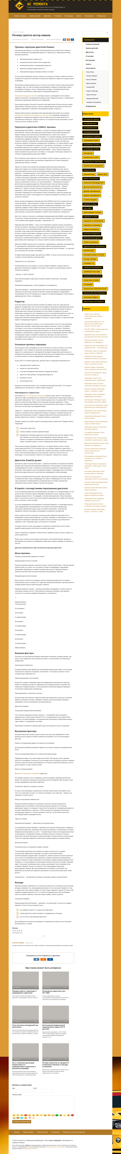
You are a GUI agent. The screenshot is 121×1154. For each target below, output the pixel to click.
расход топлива (90, 259)
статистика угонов (91, 280)
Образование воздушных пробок (26, 96)
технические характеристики (95, 289)
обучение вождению (92, 234)
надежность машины (92, 225)
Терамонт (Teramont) (93, 102)
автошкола (88, 153)
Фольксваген (89, 16)
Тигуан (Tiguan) (91, 76)
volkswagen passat (91, 132)
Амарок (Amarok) (92, 98)
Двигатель (47, 16)
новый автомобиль (91, 229)
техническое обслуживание (94, 293)
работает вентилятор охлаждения (28, 773)
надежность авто (90, 217)
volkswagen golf (90, 123)
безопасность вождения (93, 166)
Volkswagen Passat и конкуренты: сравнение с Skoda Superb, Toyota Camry (95, 466)
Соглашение (55, 1132)
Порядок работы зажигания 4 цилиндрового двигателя (24, 992)
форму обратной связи (30, 1148)
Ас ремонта (37, 4)
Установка (57, 16)
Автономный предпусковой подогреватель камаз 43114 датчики (53, 1027)
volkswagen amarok (91, 119)
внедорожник (89, 170)
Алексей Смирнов (18, 943)
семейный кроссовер (92, 272)
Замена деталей (34, 16)
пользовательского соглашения (55, 1147)
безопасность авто (91, 157)
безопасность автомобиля (94, 162)
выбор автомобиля (91, 178)
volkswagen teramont (92, 136)
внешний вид (89, 174)
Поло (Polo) (90, 72)
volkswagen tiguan (91, 140)
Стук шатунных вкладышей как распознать (25, 1026)
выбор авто (102, 174)
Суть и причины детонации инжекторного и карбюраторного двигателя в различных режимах (24, 1065)
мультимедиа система (92, 212)
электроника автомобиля (94, 301)
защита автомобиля (92, 195)
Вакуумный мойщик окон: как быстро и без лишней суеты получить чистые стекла (94, 324)
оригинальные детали (92, 238)
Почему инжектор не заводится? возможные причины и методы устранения (55, 1065)
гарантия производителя (93, 183)
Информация (101, 16)
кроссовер (88, 208)
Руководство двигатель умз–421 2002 (54, 992)
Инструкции (69, 16)
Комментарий (16, 1094)
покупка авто (89, 250)
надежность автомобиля (93, 221)
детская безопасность (92, 187)
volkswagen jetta (90, 128)
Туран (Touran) (91, 94)
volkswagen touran (91, 149)
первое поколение (91, 242)
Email (35, 1088)
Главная (16, 1132)
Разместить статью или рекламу (74, 1132)
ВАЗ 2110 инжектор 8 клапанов (34, 396)
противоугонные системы (94, 255)
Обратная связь (28, 1132)
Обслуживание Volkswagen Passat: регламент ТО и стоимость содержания (95, 458)
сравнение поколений (92, 276)
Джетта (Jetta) (91, 83)
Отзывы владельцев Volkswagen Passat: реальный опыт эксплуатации (95, 451)
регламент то (89, 263)
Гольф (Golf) (90, 87)
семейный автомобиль (93, 267)
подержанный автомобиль (94, 246)
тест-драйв (88, 284)
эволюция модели (91, 297)
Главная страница (20, 16)
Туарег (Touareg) (92, 91)
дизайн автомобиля (92, 191)
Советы (78, 16)
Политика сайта (42, 1132)
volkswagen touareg (92, 145)
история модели (90, 200)
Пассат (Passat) (91, 79)
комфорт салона (90, 204)
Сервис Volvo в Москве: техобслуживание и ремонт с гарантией (93, 316)
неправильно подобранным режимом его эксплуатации (33, 115)
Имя (13, 1088)
